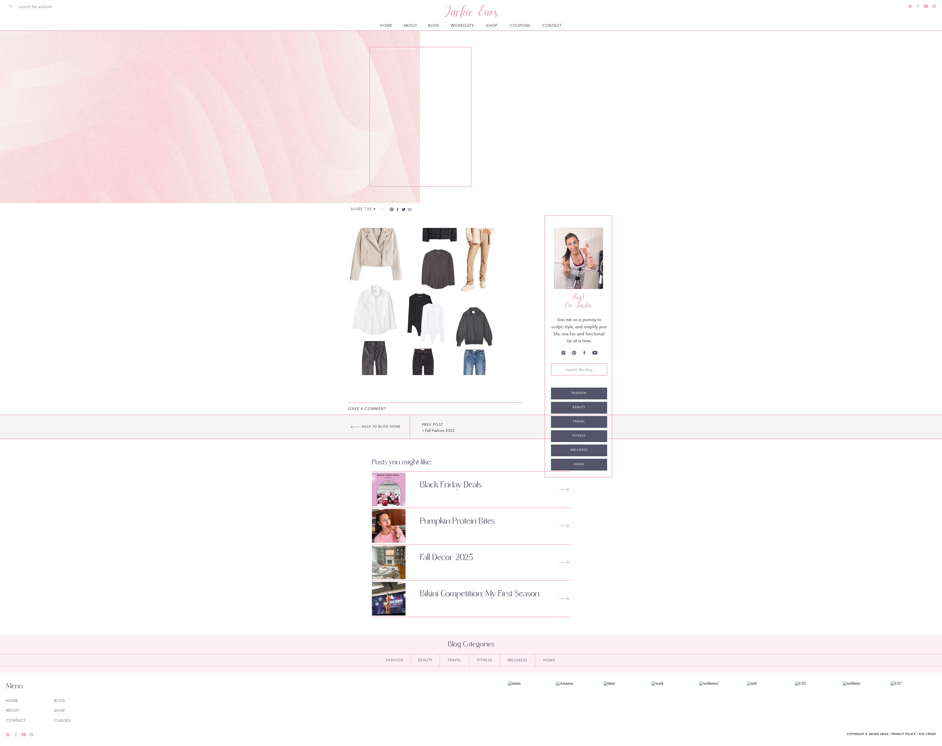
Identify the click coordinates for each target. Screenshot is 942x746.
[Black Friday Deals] (564, 490)
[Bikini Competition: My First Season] (564, 599)
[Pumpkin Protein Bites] (564, 526)
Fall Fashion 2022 (440, 430)
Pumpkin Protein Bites (457, 521)
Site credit (927, 734)
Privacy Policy (903, 734)
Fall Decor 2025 (446, 558)
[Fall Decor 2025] (564, 562)
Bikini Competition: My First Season (479, 594)
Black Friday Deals (451, 485)
